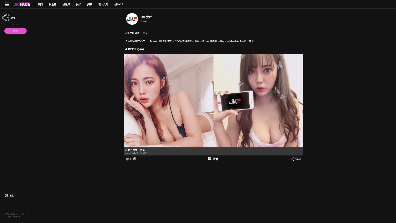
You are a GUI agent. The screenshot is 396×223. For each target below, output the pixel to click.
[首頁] (21, 4)
